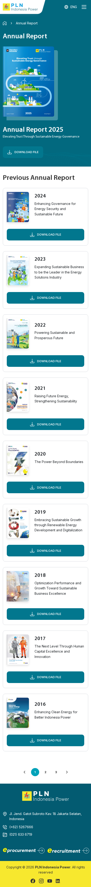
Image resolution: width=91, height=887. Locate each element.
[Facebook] (33, 881)
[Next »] (67, 772)
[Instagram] (41, 881)
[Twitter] (49, 881)
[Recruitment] (67, 851)
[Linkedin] (58, 881)
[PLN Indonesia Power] (20, 7)
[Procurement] (23, 851)
